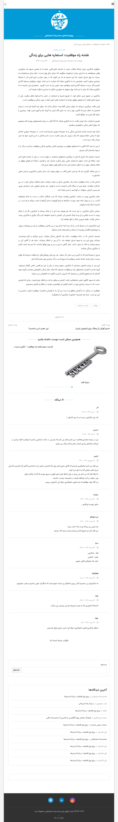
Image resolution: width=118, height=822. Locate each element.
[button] (12, 366)
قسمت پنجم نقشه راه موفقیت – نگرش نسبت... (33, 347)
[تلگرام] (50, 800)
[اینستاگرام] (72, 800)
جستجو (104, 664)
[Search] (5, 4)
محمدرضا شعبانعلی (99, 739)
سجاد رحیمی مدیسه (99, 725)
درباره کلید (85, 382)
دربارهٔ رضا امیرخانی (86, 703)
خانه (108, 44)
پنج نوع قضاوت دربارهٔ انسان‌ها (76, 696)
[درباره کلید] (85, 362)
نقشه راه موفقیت (82, 305)
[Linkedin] (61, 800)
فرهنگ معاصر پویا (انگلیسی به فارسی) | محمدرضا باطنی (68, 717)
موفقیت (95, 305)
